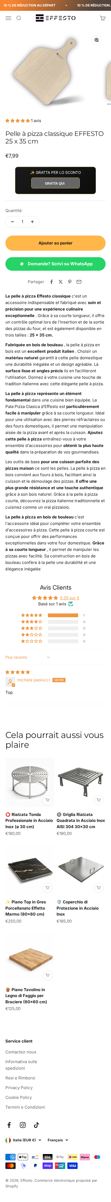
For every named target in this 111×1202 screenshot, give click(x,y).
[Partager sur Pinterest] (69, 281)
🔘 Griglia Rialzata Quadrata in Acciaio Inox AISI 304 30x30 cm (81, 820)
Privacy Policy (19, 1087)
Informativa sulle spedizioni (21, 1065)
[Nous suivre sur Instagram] (22, 1125)
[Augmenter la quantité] (32, 221)
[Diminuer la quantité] (12, 221)
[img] (17, 672)
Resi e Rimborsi (20, 1077)
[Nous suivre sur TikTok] (36, 1125)
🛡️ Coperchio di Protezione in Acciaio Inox (78, 908)
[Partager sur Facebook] (51, 281)
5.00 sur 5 (69, 597)
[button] (18, 120)
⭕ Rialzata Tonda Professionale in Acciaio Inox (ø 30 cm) (29, 820)
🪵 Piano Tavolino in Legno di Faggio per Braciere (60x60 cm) (26, 995)
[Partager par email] (79, 281)
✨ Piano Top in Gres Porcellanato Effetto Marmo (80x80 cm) (25, 908)
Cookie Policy (18, 1097)
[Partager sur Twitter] (60, 281)
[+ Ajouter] (47, 800)
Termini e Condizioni (25, 1107)
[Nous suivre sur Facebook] (9, 1125)
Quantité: (14, 210)
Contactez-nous (20, 1051)
